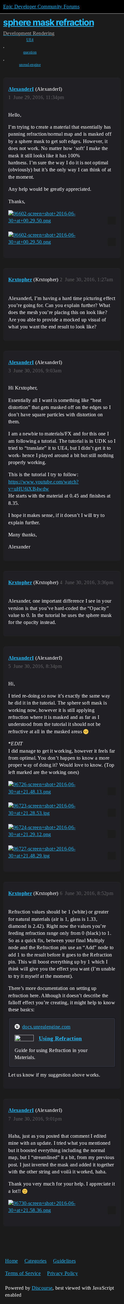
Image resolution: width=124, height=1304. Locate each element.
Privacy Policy (62, 1273)
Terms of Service (23, 1273)
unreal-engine (30, 64)
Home (11, 1261)
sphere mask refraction (48, 22)
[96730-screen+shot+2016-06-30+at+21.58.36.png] (62, 1207)
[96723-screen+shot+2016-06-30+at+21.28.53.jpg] (62, 809)
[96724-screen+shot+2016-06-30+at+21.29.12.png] (62, 831)
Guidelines (64, 1261)
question (30, 52)
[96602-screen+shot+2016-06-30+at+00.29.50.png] (62, 217)
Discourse (42, 1288)
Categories (35, 1261)
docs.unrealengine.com (46, 1026)
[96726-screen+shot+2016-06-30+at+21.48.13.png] (62, 788)
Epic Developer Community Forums (41, 6)
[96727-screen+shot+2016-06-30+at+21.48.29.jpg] (62, 852)
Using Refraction (60, 1038)
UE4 (30, 40)
